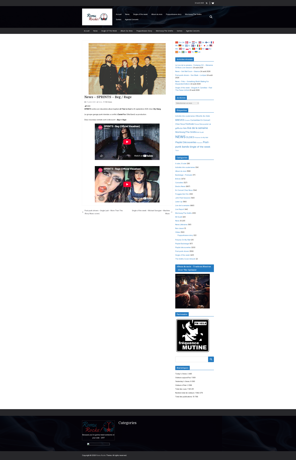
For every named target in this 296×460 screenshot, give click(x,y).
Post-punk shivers (182, 251)
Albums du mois (202, 116)
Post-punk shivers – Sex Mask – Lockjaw (190, 75)
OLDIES (190, 137)
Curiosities (195, 120)
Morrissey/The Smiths (193, 14)
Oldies (177, 232)
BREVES (179, 119)
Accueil (119, 14)
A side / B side (180, 163)
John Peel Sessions (182, 198)
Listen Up (178, 202)
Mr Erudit (200, 132)
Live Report (179, 209)
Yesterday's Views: (182, 381)
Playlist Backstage (182, 244)
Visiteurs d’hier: (181, 385)
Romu (100, 102)
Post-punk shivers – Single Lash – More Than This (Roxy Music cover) (104, 212)
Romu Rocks (101, 455)
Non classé (179, 228)
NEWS (180, 137)
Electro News (180, 186)
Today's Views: (181, 374)
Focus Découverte (201, 124)
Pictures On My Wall (201, 137)
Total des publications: (184, 397)
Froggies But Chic (182, 194)
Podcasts (199, 142)
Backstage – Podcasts (183, 175)
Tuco (177, 150)
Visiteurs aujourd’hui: (183, 378)
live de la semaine (197, 128)
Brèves (178, 179)
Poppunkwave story (173, 14)
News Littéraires (181, 224)
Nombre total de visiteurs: (185, 393)
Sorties (118, 19)
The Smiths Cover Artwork (185, 259)
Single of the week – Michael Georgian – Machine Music (151, 212)
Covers (187, 120)
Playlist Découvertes (185, 142)
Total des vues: (181, 389)
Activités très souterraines (185, 116)
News (127, 14)
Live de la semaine (182, 205)
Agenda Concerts (131, 19)
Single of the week (140, 14)
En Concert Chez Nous (184, 190)
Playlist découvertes (183, 247)
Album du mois (156, 14)
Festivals (189, 124)
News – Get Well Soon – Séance (187, 71)
